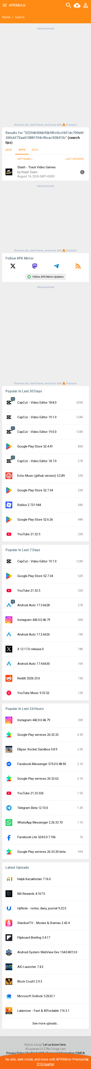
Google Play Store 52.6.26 (35, 519)
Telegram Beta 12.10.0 (32, 808)
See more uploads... (45, 1023)
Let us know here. (54, 1044)
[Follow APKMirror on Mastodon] (34, 267)
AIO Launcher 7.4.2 (30, 967)
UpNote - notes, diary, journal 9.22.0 (41, 908)
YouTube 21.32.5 (28, 534)
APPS (21, 149)
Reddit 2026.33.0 (28, 678)
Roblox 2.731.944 (29, 505)
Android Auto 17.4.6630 (33, 664)
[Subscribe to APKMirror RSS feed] (78, 267)
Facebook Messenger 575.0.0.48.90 (41, 764)
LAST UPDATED (74, 158)
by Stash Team (27, 172)
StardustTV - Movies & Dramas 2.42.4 (43, 923)
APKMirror (17, 5)
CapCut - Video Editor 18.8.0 (37, 402)
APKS (8, 149)
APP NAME (23, 158)
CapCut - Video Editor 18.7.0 (37, 461)
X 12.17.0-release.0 (30, 649)
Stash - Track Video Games (36, 167)
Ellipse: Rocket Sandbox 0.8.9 (37, 749)
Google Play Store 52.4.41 (35, 446)
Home (6, 17)
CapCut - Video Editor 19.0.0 (37, 432)
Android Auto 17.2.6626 (33, 634)
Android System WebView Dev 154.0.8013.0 (47, 952)
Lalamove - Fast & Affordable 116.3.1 (43, 1011)
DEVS (35, 149)
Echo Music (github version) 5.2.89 (41, 476)
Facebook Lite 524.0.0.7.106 (36, 837)
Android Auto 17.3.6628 (33, 605)
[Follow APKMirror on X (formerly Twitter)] (12, 267)
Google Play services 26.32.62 (38, 778)
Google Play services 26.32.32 (38, 735)
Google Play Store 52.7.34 (35, 490)
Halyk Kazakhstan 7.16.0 (34, 879)
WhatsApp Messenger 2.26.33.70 (40, 822)
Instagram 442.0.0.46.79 (33, 620)
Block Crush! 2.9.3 (29, 981)
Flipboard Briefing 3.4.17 (33, 937)
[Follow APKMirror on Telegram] (56, 267)
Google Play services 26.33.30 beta (41, 852)
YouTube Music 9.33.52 (33, 693)
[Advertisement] (45, 76)
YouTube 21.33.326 (30, 793)
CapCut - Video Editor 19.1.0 (37, 417)
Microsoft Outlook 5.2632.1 (36, 996)
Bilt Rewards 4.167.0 (31, 894)
